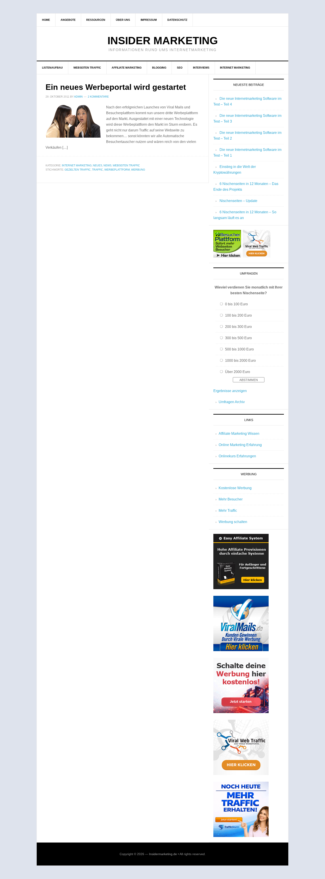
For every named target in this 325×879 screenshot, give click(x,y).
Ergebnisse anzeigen (230, 391)
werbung (138, 169)
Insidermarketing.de (163, 854)
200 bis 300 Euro (238, 327)
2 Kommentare (98, 96)
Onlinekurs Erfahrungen (237, 456)
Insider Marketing (162, 40)
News (107, 165)
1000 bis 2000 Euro (240, 360)
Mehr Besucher (231, 499)
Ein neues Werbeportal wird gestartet (116, 87)
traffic (97, 169)
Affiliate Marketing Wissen (239, 433)
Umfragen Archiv (232, 402)
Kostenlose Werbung (235, 488)
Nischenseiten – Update (238, 201)
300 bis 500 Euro (238, 338)
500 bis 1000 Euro (239, 349)
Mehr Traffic (228, 510)
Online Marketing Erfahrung (240, 445)
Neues (97, 165)
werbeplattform (117, 169)
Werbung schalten (233, 522)
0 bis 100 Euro (236, 304)
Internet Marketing (77, 165)
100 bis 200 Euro (238, 315)
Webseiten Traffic (126, 165)
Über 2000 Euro (237, 372)
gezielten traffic (78, 169)
